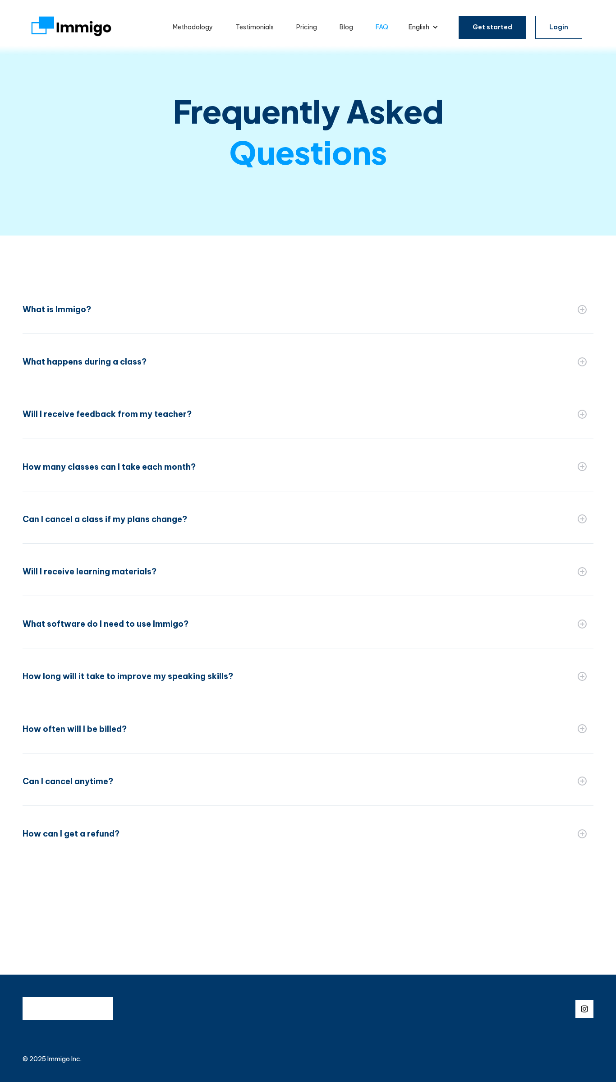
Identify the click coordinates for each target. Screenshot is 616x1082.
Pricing (306, 27)
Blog (346, 27)
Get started (492, 27)
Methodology (193, 27)
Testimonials (254, 27)
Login (558, 27)
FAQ (382, 27)
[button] (423, 27)
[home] (71, 27)
